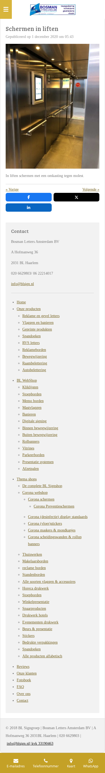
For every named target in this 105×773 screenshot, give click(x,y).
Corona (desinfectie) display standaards (58, 517)
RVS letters (31, 343)
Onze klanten (27, 673)
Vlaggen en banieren (38, 323)
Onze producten (29, 309)
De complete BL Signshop (42, 486)
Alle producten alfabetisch (42, 656)
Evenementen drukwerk (40, 622)
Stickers (28, 636)
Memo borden (33, 401)
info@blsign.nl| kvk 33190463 (30, 744)
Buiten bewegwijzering (39, 435)
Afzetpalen (30, 469)
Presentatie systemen (38, 462)
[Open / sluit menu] (6, 9)
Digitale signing (34, 421)
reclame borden (34, 568)
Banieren (29, 414)
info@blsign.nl (22, 284)
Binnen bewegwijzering (40, 428)
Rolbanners (30, 441)
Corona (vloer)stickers (45, 524)
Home (21, 302)
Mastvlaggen (31, 408)
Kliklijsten (30, 387)
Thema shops (27, 479)
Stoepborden (31, 394)
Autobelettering (34, 370)
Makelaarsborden (35, 561)
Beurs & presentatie (37, 629)
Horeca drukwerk (35, 588)
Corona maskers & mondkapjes (51, 530)
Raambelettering (34, 363)
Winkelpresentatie (35, 602)
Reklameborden (34, 350)
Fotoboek (24, 680)
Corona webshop (35, 493)
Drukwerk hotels (35, 615)
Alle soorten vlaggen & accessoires (48, 582)
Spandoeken (31, 336)
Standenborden (33, 575)
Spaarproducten (34, 609)
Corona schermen (41, 499)
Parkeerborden (33, 455)
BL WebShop (27, 380)
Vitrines (28, 448)
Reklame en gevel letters (41, 316)
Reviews (23, 667)
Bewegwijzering (34, 356)
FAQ (20, 687)
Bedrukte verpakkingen (40, 642)
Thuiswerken (32, 554)
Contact (22, 700)
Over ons (23, 694)
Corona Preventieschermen (54, 506)
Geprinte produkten (37, 329)
